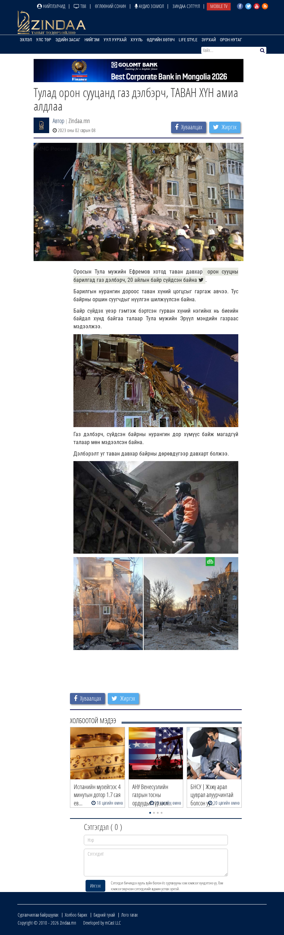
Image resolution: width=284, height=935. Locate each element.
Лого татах (129, 914)
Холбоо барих (76, 914)
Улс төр (43, 39)
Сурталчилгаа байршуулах (38, 914)
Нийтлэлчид (53, 6)
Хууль (137, 39)
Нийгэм (92, 39)
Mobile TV (218, 6)
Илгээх (95, 885)
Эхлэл (26, 39)
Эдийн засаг (67, 39)
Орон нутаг (231, 39)
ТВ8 (82, 6)
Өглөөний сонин (110, 6)
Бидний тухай (104, 914)
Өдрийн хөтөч (161, 39)
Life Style (188, 39)
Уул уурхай (115, 39)
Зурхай (209, 39)
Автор (58, 120)
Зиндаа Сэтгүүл (186, 6)
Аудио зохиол (151, 6)
